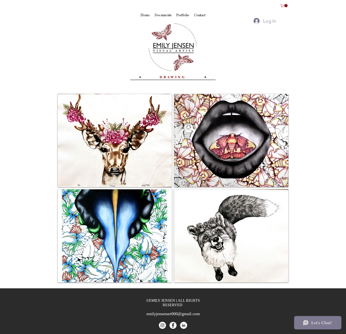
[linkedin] (183, 325)
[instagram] (162, 325)
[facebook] (173, 325)
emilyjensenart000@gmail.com (173, 313)
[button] (284, 5)
